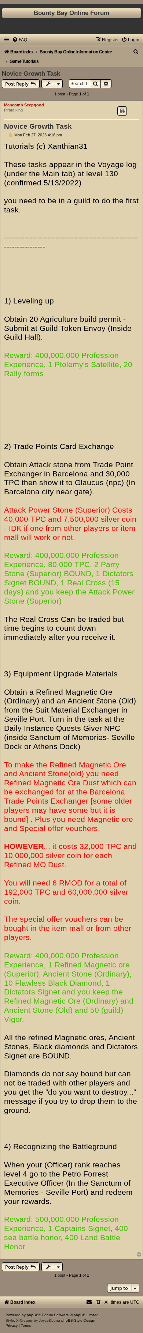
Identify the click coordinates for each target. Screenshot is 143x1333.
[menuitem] (19, 39)
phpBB (32, 1315)
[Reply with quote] (122, 110)
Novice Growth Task (31, 73)
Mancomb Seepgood (24, 105)
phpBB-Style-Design (78, 1320)
